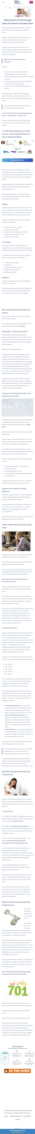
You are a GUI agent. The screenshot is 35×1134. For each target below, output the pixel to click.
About (6, 1116)
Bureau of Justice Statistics (20, 826)
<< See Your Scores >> (17, 1132)
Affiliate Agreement (16, 1116)
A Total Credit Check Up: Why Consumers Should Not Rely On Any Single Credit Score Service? (17, 1111)
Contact (17, 1119)
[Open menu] (3, 2)
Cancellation (27, 1116)
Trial (31, 2)
